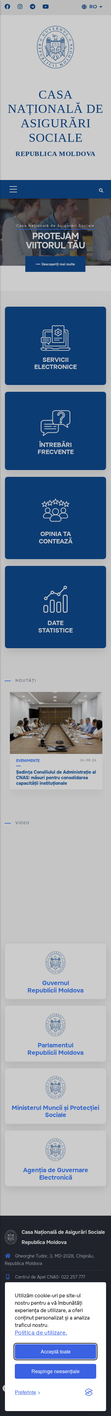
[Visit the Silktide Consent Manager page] (88, 1392)
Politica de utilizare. (41, 1332)
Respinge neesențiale (55, 1371)
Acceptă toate (56, 1351)
